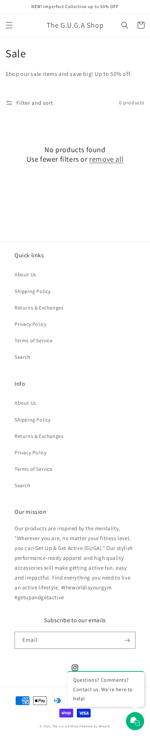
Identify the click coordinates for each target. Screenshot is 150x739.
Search (23, 357)
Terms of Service (34, 340)
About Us (25, 274)
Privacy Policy (30, 324)
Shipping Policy (33, 291)
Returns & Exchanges (39, 307)
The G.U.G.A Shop (65, 726)
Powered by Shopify (94, 726)
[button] (9, 25)
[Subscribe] (127, 640)
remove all (106, 159)
